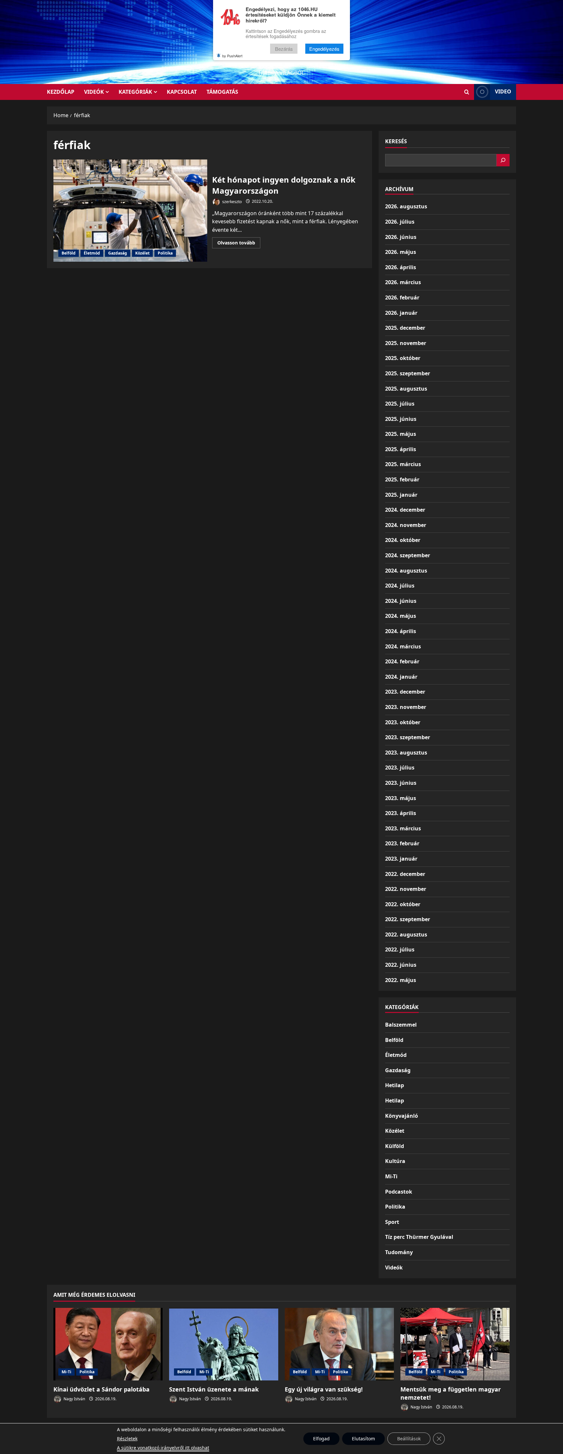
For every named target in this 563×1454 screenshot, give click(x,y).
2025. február (402, 479)
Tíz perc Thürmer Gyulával (419, 1236)
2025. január (401, 494)
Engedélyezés (324, 48)
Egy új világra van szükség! (324, 1389)
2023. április (400, 813)
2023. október (402, 722)
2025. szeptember (407, 373)
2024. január (401, 676)
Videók (94, 91)
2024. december (405, 509)
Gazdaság (117, 253)
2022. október (402, 904)
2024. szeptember (407, 555)
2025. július (399, 403)
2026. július (399, 221)
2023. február (402, 843)
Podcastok (398, 1191)
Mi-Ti (391, 1176)
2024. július (399, 585)
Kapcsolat (182, 91)
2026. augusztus (406, 206)
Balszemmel (401, 1024)
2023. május (400, 798)
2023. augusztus (406, 752)
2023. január (401, 858)
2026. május (400, 252)
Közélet (142, 253)
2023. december (405, 691)
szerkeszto (231, 201)
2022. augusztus (406, 934)
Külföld (394, 1146)
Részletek (127, 1438)
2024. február (402, 661)
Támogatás (222, 91)
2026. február (402, 297)
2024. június (400, 600)
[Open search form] (466, 92)
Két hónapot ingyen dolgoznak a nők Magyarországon (130, 210)
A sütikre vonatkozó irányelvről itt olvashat (163, 1448)
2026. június (400, 237)
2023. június (400, 782)
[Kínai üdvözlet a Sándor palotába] (108, 1344)
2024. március (403, 646)
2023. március (403, 828)
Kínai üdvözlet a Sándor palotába (101, 1389)
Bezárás (284, 48)
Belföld (69, 253)
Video (503, 91)
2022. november (405, 889)
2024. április (400, 631)
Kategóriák (135, 91)
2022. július (399, 949)
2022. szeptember (407, 919)
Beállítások (409, 1438)
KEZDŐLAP (60, 91)
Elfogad (321, 1438)
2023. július (399, 767)
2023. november (405, 707)
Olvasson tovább (238, 243)
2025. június (400, 418)
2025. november (405, 343)
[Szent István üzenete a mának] (223, 1344)
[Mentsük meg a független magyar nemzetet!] (455, 1344)
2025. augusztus (406, 388)
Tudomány (399, 1252)
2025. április (400, 449)
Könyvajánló (401, 1115)
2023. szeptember (407, 737)
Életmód (92, 253)
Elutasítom (363, 1438)
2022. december (405, 874)
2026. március (403, 282)
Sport (392, 1222)
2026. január (401, 312)
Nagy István (74, 1399)
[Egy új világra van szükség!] (339, 1344)
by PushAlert (232, 55)
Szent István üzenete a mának (214, 1389)
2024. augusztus (406, 570)
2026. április (400, 267)
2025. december (405, 327)
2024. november (405, 525)
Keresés (396, 141)
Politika (165, 253)
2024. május (400, 615)
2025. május (400, 433)
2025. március (403, 464)
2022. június (400, 964)
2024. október (402, 540)
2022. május (400, 980)
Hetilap (394, 1085)
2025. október (402, 358)
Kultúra (395, 1161)
